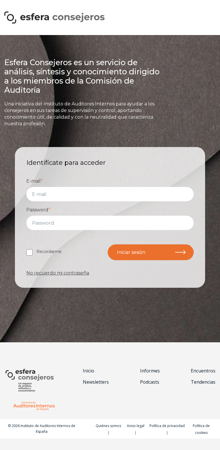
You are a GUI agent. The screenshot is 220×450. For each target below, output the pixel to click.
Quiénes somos (108, 425)
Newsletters (96, 382)
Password (38, 210)
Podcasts (149, 382)
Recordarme (49, 251)
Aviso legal (135, 425)
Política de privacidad (167, 425)
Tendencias (203, 382)
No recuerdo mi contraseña (57, 273)
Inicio (88, 371)
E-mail (34, 181)
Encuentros (203, 371)
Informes (150, 371)
